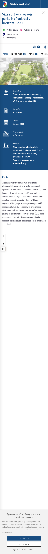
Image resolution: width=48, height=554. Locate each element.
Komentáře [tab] (18, 54)
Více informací (7, 533)
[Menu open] (44, 4)
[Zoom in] (3, 236)
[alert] (24, 532)
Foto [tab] (33, 54)
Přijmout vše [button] (24, 538)
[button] (45, 47)
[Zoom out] (3, 240)
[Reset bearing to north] (3, 244)
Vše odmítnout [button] (24, 544)
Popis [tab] (5, 54)
